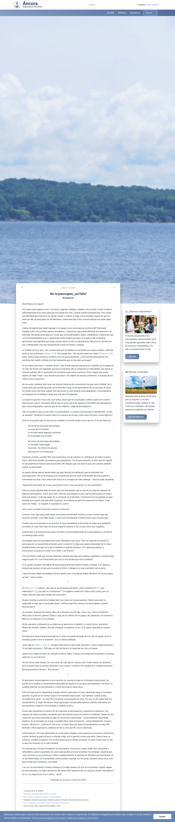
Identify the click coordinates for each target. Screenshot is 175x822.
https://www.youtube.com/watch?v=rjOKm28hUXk (42, 797)
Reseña (110, 13)
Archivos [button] (122, 13)
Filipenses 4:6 (105, 353)
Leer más (132, 356)
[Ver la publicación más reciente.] (17, 4)
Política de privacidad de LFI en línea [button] (48, 818)
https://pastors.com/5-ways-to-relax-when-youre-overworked (46, 803)
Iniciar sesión (152, 4)
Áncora (30, 3)
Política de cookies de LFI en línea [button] (82, 818)
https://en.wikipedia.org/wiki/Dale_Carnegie (40, 794)
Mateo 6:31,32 (31, 588)
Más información (136, 417)
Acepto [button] (162, 816)
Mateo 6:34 (50, 353)
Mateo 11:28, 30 (42, 645)
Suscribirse (135, 13)
